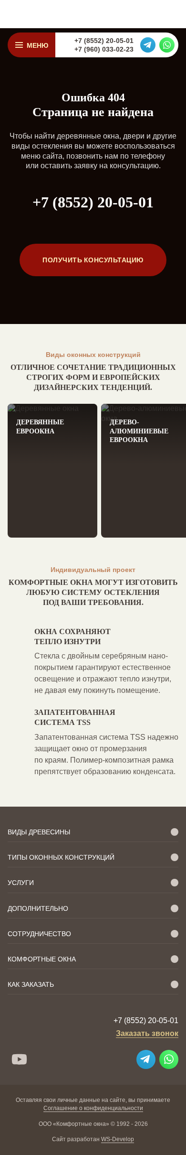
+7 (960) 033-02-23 (104, 49)
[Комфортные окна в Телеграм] (147, 45)
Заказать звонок (147, 1033)
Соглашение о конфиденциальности (93, 1108)
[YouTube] (19, 1059)
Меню (37, 45)
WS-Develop (117, 1139)
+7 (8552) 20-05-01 (104, 40)
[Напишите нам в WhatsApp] (167, 45)
